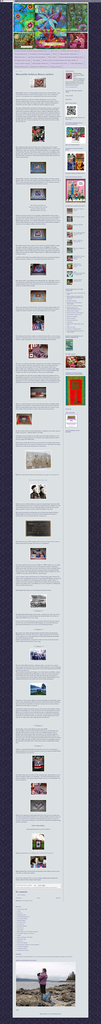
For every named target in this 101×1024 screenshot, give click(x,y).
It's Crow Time (20, 924)
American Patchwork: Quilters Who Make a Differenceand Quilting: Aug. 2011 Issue (75, 297)
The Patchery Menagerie (22, 946)
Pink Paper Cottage (21, 939)
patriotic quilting (53, 887)
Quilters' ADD (54, 51)
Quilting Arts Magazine (72, 316)
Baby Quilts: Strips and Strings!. (78, 209)
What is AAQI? (52, 57)
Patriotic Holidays (45, 887)
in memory (33, 887)
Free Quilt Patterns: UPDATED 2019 (77, 280)
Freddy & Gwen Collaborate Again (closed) (77, 265)
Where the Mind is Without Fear (40, 63)
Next (75, 423)
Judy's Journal (20, 928)
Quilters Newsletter (71, 318)
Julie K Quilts (20, 929)
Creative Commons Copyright (22, 63)
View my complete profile (71, 87)
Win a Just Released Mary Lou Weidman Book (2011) (79, 234)
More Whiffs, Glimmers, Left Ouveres (25, 933)
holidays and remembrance (25, 887)
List (72, 423)
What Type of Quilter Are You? (79, 248)
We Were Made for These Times (59, 63)
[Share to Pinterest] (44, 885)
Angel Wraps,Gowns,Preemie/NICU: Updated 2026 (79, 273)
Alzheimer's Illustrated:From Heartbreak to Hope (71, 57)
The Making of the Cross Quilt (22, 60)
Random (74, 424)
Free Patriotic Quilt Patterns (22, 818)
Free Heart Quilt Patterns (21, 54)
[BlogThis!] (40, 885)
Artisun (19, 911)
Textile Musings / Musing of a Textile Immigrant (28, 944)
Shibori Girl (20, 941)
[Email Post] (35, 885)
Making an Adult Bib (78, 224)
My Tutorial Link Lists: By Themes (69, 51)
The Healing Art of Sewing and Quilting (40, 54)
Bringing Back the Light (21, 66)
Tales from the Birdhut (22, 942)
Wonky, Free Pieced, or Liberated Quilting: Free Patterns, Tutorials (59, 60)
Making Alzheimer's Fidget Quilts (68, 54)
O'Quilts (19, 935)
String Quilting (36, 60)
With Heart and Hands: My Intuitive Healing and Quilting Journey (31, 51)
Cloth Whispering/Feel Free (23, 916)
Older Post (58, 898)
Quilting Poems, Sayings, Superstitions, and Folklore (79, 257)
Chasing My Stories (21, 915)
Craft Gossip (70, 322)
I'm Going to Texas (21, 922)
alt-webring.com (71, 426)
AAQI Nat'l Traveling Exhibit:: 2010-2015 (75, 324)
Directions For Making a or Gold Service (38, 853)
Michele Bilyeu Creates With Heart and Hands (27, 931)
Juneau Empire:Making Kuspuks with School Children (75, 331)
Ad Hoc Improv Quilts (22, 909)
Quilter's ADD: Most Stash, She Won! (78, 241)
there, (35, 820)
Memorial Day (39, 887)
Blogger (59, 1014)
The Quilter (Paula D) (22, 948)
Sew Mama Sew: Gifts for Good (74, 314)
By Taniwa (19, 913)
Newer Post (18, 898)
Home (38, 898)
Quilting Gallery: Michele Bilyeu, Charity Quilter (74, 303)
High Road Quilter (21, 920)
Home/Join (68, 423)
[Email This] (38, 885)
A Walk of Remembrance (76, 63)
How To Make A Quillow (79, 217)
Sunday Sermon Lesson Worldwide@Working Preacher (74, 308)
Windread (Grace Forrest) (23, 950)
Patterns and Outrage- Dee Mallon (24, 937)
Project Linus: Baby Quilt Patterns (74, 305)
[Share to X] (41, 885)
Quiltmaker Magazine (72, 300)
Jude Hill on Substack (22, 926)
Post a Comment (21, 895)
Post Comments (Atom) (27, 900)
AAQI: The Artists (71, 327)
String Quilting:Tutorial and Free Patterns (38, 829)
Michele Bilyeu (20, 878)
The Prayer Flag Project (72, 320)
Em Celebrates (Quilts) (22, 918)
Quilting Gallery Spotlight (73, 311)
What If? (55, 54)
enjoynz (49, 1014)
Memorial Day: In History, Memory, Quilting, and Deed (38, 480)
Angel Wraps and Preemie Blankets (36, 57)
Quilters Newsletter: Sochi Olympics (75, 312)
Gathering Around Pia (55, 66)
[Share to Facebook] (43, 885)
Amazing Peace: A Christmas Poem (38, 66)
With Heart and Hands (32, 878)
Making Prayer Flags (20, 57)
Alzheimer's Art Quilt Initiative (74, 329)
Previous (69, 424)
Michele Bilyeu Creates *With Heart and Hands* (76, 293)
